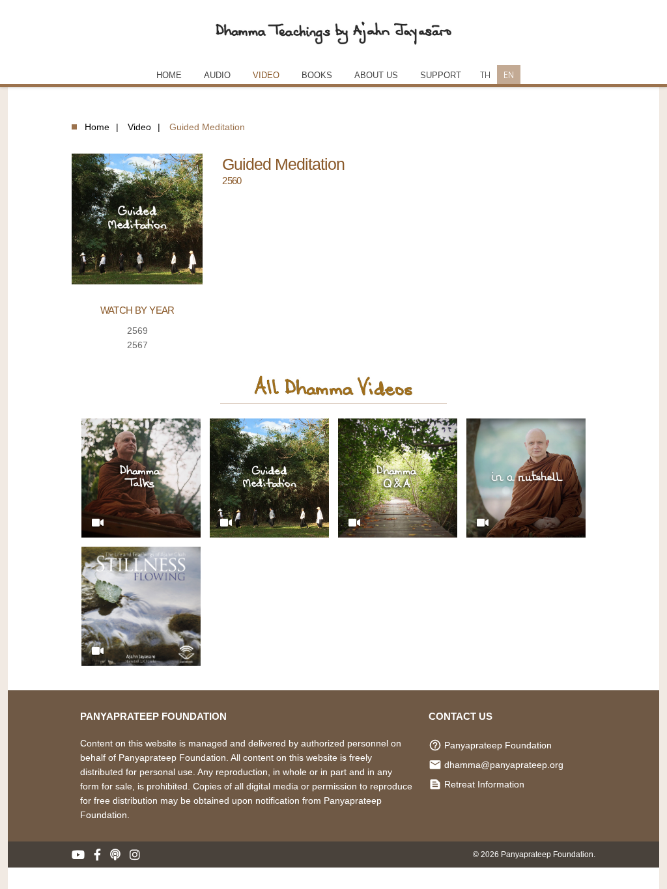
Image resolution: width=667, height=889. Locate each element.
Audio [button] (217, 75)
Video (266, 75)
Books (317, 75)
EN (509, 74)
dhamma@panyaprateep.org (503, 764)
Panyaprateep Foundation (498, 745)
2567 (137, 345)
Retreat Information (484, 784)
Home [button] (169, 75)
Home (97, 127)
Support (440, 75)
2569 (137, 330)
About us (376, 75)
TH (485, 74)
